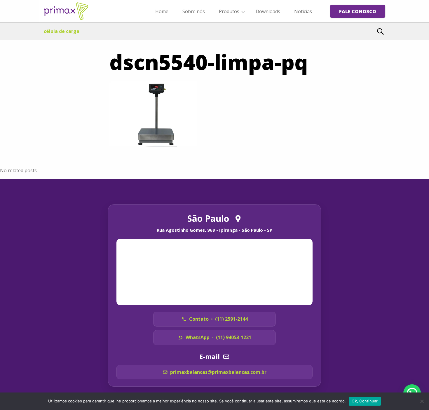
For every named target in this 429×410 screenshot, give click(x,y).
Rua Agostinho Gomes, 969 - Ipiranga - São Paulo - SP (214, 230)
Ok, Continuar (365, 401)
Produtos (229, 11)
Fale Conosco (357, 11)
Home (161, 11)
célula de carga (61, 31)
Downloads (268, 11)
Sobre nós (193, 11)
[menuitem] (162, 11)
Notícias (303, 11)
